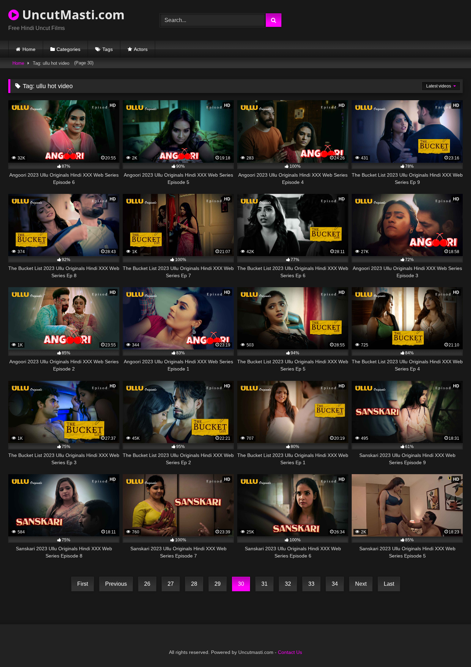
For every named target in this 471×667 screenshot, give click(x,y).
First (82, 584)
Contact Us (290, 652)
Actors (141, 49)
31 (264, 584)
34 (335, 584)
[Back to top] (449, 646)
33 (311, 584)
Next (361, 584)
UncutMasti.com (71, 14)
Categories (68, 49)
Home (29, 49)
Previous (116, 584)
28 (194, 584)
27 (171, 584)
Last (389, 584)
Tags (107, 49)
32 (288, 584)
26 (147, 584)
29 (217, 584)
